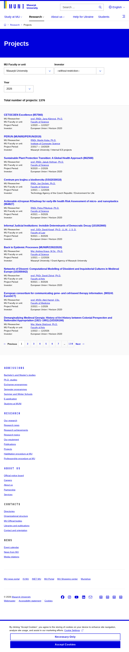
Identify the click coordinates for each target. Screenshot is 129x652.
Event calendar (11, 547)
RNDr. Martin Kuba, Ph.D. (43, 140)
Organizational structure (16, 516)
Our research (10, 420)
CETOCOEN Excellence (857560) (23, 114)
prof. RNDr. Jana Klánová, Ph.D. (47, 118)
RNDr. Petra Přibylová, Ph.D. (45, 208)
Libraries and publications (16, 525)
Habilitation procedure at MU (18, 454)
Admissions (14, 368)
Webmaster (9, 601)
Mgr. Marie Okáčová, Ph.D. (44, 324)
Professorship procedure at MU (19, 458)
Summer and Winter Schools (18, 394)
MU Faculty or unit (15, 64)
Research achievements (16, 430)
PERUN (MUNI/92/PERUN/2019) (22, 136)
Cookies (49, 601)
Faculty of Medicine (40, 303)
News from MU (11, 552)
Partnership (9, 490)
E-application (10, 399)
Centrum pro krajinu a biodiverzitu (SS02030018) (33, 179)
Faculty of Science (40, 122)
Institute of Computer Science (45, 143)
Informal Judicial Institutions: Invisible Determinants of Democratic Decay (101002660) (55, 225)
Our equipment (11, 439)
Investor (59, 64)
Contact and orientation (15, 530)
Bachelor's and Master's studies (20, 375)
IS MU (26, 579)
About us (12, 468)
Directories (9, 511)
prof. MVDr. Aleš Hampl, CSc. (45, 300)
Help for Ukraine (83, 16)
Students (103, 16)
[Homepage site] (21, 5)
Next (78, 344)
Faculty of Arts (38, 278)
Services (8, 494)
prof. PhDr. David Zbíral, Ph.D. (46, 275)
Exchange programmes (15, 384)
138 (70, 344)
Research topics (12, 435)
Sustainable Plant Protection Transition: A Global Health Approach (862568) (48, 158)
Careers (8, 480)
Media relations (11, 556)
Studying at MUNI (12, 403)
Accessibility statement (30, 601)
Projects (8, 449)
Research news (11, 425)
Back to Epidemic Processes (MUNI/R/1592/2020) (33, 247)
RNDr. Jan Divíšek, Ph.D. (43, 183)
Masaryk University (21, 597)
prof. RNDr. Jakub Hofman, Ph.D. (47, 162)
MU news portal (12, 579)
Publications (10, 444)
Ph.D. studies (10, 379)
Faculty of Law (38, 232)
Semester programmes (15, 389)
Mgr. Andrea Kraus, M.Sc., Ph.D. (47, 251)
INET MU (36, 579)
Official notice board (14, 475)
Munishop (86, 579)
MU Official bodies (13, 521)
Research (12, 413)
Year (6, 82)
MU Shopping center (67, 579)
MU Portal (49, 579)
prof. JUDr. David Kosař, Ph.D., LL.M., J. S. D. (53, 229)
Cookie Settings (72, 630)
